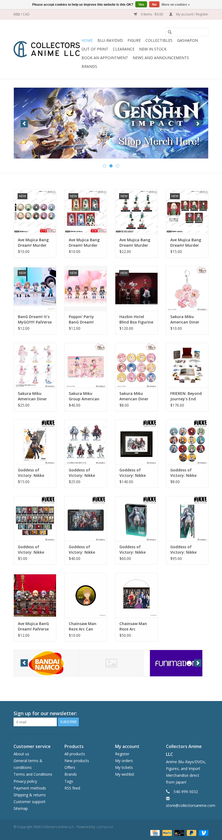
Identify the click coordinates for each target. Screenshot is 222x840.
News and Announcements (161, 57)
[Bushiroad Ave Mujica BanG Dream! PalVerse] (35, 595)
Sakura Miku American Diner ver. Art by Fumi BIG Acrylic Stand (34, 396)
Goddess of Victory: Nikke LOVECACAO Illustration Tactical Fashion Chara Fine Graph (135, 472)
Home (87, 40)
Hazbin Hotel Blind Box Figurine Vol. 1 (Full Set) (136, 319)
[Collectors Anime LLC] (47, 49)
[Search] (168, 32)
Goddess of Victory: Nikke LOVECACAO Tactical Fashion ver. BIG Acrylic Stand (84, 472)
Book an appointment (104, 57)
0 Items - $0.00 (152, 14)
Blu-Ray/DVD (110, 40)
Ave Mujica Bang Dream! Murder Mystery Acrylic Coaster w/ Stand (186, 242)
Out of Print (94, 49)
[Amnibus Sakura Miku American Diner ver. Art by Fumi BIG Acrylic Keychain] (187, 288)
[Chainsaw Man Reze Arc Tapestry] (136, 595)
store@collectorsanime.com (190, 805)
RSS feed (72, 788)
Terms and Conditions (33, 774)
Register (122, 753)
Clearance (124, 49)
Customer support (29, 801)
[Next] (197, 123)
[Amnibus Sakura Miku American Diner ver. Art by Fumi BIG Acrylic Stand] (35, 365)
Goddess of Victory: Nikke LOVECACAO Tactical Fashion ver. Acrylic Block (135, 549)
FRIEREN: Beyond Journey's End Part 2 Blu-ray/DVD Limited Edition (186, 396)
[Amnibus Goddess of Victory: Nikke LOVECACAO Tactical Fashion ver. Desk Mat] (85, 518)
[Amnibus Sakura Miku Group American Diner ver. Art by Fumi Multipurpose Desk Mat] (85, 365)
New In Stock (152, 49)
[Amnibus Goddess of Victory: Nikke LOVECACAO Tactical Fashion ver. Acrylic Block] (136, 518)
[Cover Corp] (46, 663)
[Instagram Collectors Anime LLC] (204, 713)
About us (21, 753)
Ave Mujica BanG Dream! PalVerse (33, 626)
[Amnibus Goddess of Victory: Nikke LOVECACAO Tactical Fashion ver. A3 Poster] (35, 442)
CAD (26, 14)
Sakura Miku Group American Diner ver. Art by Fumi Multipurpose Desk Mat (84, 396)
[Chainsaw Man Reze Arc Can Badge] (85, 595)
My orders (124, 760)
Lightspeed (104, 827)
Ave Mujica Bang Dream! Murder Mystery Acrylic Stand (134, 242)
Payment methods (30, 788)
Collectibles (158, 40)
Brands (89, 66)
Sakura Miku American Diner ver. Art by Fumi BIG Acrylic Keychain (185, 319)
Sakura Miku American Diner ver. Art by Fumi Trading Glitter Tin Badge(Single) (135, 396)
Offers (69, 767)
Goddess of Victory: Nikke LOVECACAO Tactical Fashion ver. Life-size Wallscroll (185, 549)
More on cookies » (176, 5)
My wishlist (124, 774)
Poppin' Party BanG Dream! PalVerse (81, 319)
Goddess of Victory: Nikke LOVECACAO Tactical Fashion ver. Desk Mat (84, 549)
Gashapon (187, 40)
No (154, 5)
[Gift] (111, 122)
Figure (134, 40)
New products (76, 760)
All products (74, 753)
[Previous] (24, 123)
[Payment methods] (154, 832)
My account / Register (191, 14)
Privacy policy (25, 781)
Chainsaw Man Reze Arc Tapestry (133, 626)
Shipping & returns (30, 794)
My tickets (124, 767)
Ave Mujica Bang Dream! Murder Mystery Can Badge (33, 242)
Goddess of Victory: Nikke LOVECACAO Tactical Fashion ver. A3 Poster (33, 472)
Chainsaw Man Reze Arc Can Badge (82, 626)
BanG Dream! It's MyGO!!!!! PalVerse (35, 319)
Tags (68, 781)
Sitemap (21, 808)
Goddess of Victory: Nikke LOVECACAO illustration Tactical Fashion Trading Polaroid (34, 549)
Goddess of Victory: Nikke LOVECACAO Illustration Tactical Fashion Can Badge (185, 472)
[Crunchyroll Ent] (111, 663)
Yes (141, 5)
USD (17, 14)
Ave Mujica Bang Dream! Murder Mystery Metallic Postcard (84, 242)
